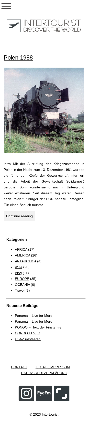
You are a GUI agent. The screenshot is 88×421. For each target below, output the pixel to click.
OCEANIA (22, 285)
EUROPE (22, 279)
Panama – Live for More (33, 316)
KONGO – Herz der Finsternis (38, 327)
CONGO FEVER (27, 333)
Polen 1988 (18, 57)
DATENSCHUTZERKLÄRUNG (44, 373)
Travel (19, 290)
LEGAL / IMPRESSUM (53, 367)
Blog (18, 273)
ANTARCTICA (25, 261)
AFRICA (21, 249)
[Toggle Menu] (6, 6)
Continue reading (20, 217)
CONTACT (19, 367)
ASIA (18, 267)
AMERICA (22, 255)
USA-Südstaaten (28, 339)
